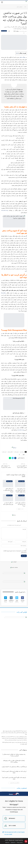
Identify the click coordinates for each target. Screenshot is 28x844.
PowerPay (3, 293)
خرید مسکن (4, 451)
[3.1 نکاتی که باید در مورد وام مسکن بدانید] (8, 497)
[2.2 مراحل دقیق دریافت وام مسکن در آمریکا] (8, 483)
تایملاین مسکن (4, 30)
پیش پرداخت (16, 451)
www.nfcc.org (4, 210)
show (17, 53)
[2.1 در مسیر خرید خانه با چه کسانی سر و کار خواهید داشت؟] (20, 483)
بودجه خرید (22, 451)
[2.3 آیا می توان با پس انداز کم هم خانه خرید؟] (20, 497)
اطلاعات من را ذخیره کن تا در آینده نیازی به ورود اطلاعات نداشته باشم (14, 551)
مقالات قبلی (22, 57)
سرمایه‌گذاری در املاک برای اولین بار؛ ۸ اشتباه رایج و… (14, 766)
